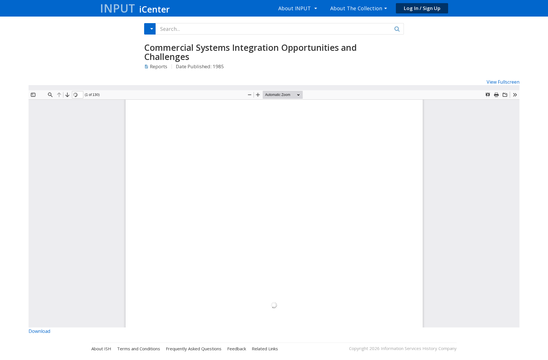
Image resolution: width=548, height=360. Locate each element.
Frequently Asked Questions (193, 348)
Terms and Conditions (138, 348)
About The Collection (356, 8)
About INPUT (294, 8)
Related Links (265, 348)
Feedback (236, 348)
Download (39, 331)
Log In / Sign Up (422, 8)
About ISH (101, 348)
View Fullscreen (503, 82)
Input (135, 8)
